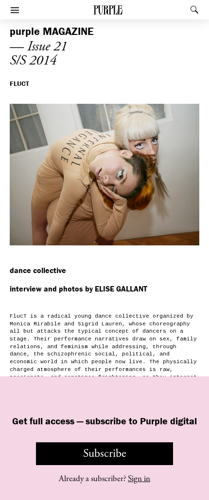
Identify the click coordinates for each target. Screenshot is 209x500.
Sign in (139, 478)
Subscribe (104, 453)
